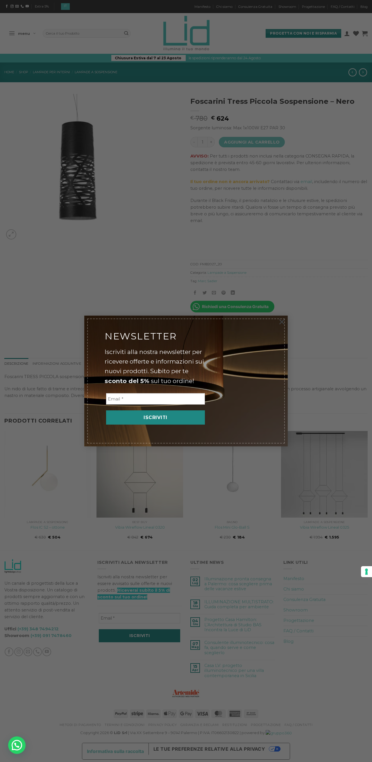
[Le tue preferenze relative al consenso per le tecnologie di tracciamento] (366, 571)
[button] (17, 745)
